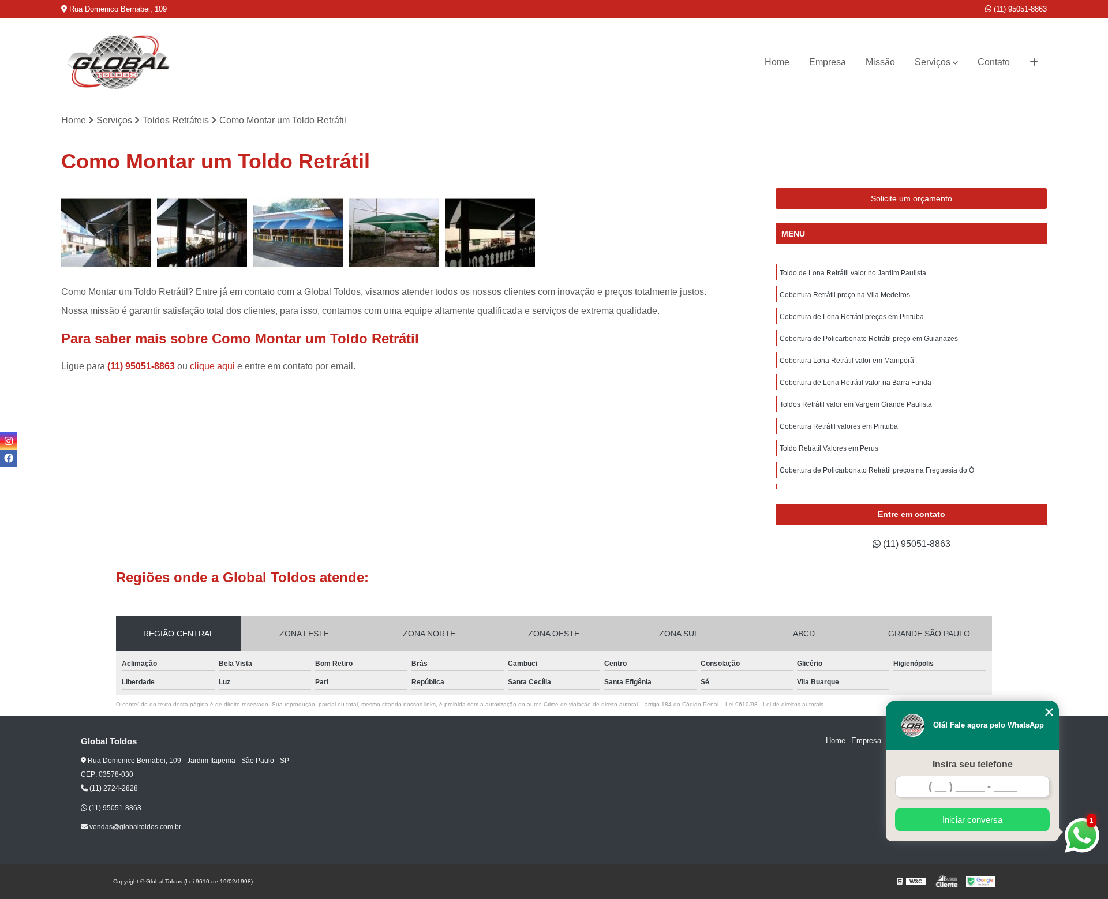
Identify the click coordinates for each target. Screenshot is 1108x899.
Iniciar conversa (972, 820)
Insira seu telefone (973, 764)
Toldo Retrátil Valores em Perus (829, 448)
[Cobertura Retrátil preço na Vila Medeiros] (202, 233)
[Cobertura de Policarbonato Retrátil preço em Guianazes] (394, 233)
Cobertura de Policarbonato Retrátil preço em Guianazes (869, 339)
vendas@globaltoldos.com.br (134, 827)
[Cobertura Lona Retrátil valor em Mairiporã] (490, 233)
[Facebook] (8, 458)
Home (777, 62)
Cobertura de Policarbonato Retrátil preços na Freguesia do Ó (877, 470)
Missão (880, 62)
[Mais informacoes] (1034, 62)
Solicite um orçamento (911, 198)
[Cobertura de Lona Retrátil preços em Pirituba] (298, 233)
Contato (994, 62)
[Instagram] (8, 440)
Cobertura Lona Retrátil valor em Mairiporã (847, 361)
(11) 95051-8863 (1019, 9)
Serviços (932, 62)
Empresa (827, 62)
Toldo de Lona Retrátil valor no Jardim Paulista (853, 273)
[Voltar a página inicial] (119, 62)
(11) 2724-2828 (113, 788)
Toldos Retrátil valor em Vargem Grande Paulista (856, 404)
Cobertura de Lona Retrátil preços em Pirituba (852, 317)
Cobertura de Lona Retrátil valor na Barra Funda (855, 383)
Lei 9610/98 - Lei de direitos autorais (774, 704)
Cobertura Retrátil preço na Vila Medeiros (845, 295)
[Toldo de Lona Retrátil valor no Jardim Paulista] (106, 233)
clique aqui (212, 366)
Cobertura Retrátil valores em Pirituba (839, 426)
